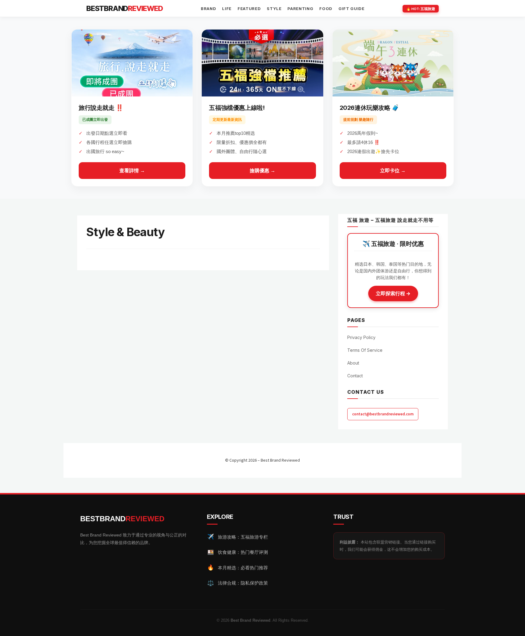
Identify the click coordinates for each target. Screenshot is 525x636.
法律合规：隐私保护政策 (237, 583)
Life (227, 8)
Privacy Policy (361, 337)
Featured (249, 8)
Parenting (300, 8)
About (353, 362)
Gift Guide (351, 8)
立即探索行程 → (393, 293)
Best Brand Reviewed (280, 460)
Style (274, 8)
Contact (355, 375)
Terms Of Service (365, 350)
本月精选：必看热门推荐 (237, 567)
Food (325, 8)
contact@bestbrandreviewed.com (382, 414)
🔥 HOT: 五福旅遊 (420, 8)
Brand (208, 8)
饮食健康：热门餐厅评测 (237, 552)
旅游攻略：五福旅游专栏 (237, 537)
